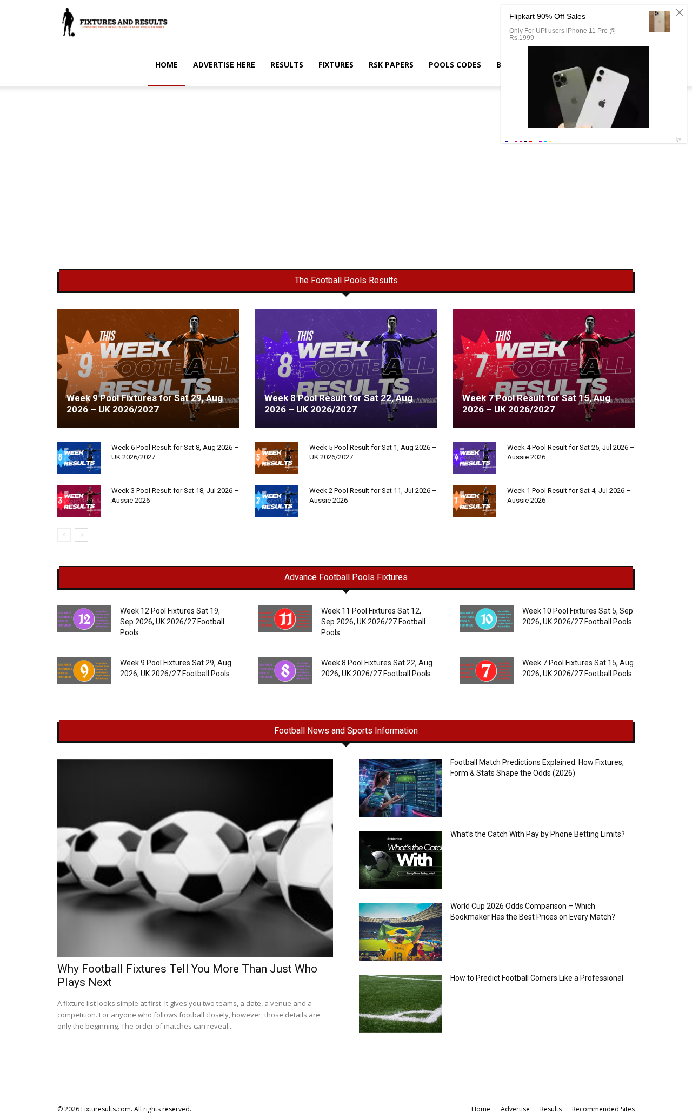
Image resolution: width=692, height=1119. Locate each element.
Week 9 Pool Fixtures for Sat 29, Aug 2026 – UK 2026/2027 (144, 403)
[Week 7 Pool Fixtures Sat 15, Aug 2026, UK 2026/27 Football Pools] (487, 670)
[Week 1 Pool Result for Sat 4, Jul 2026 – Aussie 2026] (474, 501)
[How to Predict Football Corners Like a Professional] (400, 1004)
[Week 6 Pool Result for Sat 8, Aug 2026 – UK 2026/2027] (79, 458)
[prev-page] (64, 535)
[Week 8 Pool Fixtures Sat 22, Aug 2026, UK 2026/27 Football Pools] (285, 670)
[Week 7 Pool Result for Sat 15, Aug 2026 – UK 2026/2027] (544, 368)
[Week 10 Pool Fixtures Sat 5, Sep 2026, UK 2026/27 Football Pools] (487, 618)
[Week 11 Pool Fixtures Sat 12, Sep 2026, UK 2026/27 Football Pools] (285, 618)
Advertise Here (224, 64)
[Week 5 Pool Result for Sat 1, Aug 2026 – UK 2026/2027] (276, 458)
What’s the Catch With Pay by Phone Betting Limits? (537, 834)
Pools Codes (455, 64)
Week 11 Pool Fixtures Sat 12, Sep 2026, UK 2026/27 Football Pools (373, 622)
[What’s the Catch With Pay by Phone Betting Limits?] (400, 860)
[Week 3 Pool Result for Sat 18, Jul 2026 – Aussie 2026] (79, 501)
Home (166, 64)
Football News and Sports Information (346, 731)
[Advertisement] (346, 189)
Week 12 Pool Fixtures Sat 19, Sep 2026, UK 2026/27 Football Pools (172, 622)
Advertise (515, 1109)
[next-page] (81, 535)
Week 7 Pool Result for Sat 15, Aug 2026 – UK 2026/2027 (536, 403)
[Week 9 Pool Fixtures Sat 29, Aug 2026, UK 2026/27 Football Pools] (84, 670)
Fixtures (336, 64)
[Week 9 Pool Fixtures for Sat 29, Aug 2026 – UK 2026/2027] (148, 368)
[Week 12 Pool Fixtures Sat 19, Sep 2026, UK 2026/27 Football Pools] (84, 618)
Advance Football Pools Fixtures (346, 577)
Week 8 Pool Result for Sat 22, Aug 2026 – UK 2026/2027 (338, 403)
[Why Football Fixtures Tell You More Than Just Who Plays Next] (195, 858)
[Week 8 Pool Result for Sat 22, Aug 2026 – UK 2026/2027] (346, 368)
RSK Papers (391, 64)
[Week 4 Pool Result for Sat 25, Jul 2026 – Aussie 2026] (474, 458)
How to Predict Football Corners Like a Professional (536, 978)
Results (286, 64)
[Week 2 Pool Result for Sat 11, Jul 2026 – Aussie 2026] (276, 501)
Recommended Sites (603, 1109)
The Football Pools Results (346, 280)
